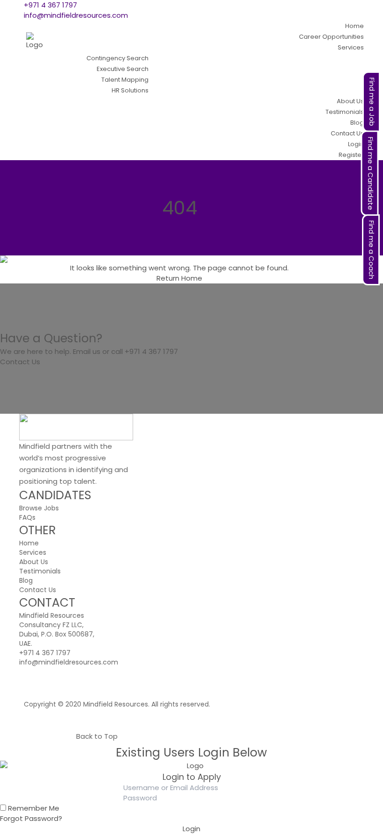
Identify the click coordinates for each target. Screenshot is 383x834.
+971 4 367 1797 (50, 5)
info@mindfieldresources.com (76, 15)
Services (32, 552)
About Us (33, 561)
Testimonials (40, 571)
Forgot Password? (31, 818)
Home (191, 278)
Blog (26, 580)
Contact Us (20, 362)
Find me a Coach (371, 249)
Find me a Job (372, 102)
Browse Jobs (39, 508)
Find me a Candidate (371, 173)
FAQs (27, 517)
